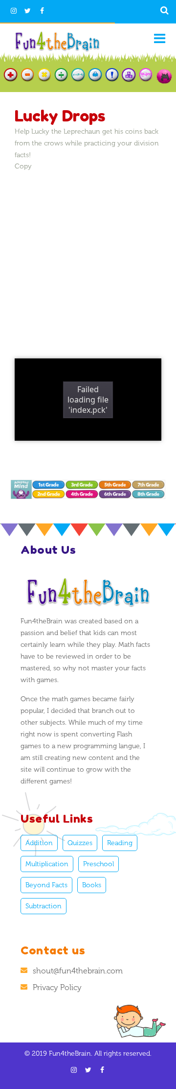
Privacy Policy (57, 987)
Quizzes (79, 843)
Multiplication (46, 864)
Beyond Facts (46, 885)
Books (91, 885)
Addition (39, 843)
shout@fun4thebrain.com (78, 970)
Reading (119, 843)
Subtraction (43, 906)
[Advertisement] (88, 259)
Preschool (98, 864)
